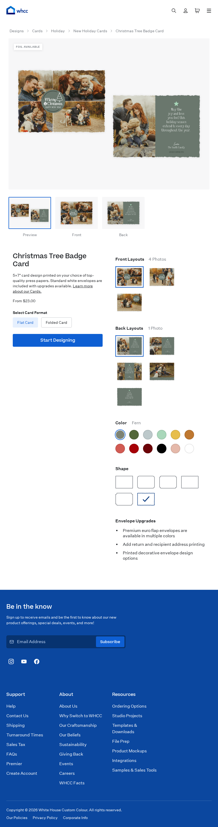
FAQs (11, 754)
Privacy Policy (45, 817)
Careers (67, 773)
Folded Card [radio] (56, 322)
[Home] (17, 10)
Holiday (58, 31)
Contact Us (17, 715)
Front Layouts (140, 259)
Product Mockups (129, 750)
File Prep (120, 741)
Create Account (21, 773)
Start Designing (57, 340)
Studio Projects (127, 715)
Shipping (15, 725)
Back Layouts (138, 328)
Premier (14, 763)
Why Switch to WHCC (80, 715)
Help (11, 706)
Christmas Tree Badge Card (140, 31)
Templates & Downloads (124, 728)
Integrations (124, 760)
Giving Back (71, 754)
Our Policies (16, 817)
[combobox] (174, 11)
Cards (37, 31)
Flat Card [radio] (25, 322)
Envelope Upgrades (135, 520)
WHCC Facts (72, 782)
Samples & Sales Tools (134, 770)
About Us (68, 706)
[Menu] (209, 10)
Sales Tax (15, 744)
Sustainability (73, 744)
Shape (121, 468)
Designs (17, 31)
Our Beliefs (70, 734)
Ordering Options (129, 706)
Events (66, 763)
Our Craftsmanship (78, 725)
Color (128, 422)
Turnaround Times (24, 734)
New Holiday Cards (90, 31)
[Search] (174, 11)
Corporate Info (75, 817)
